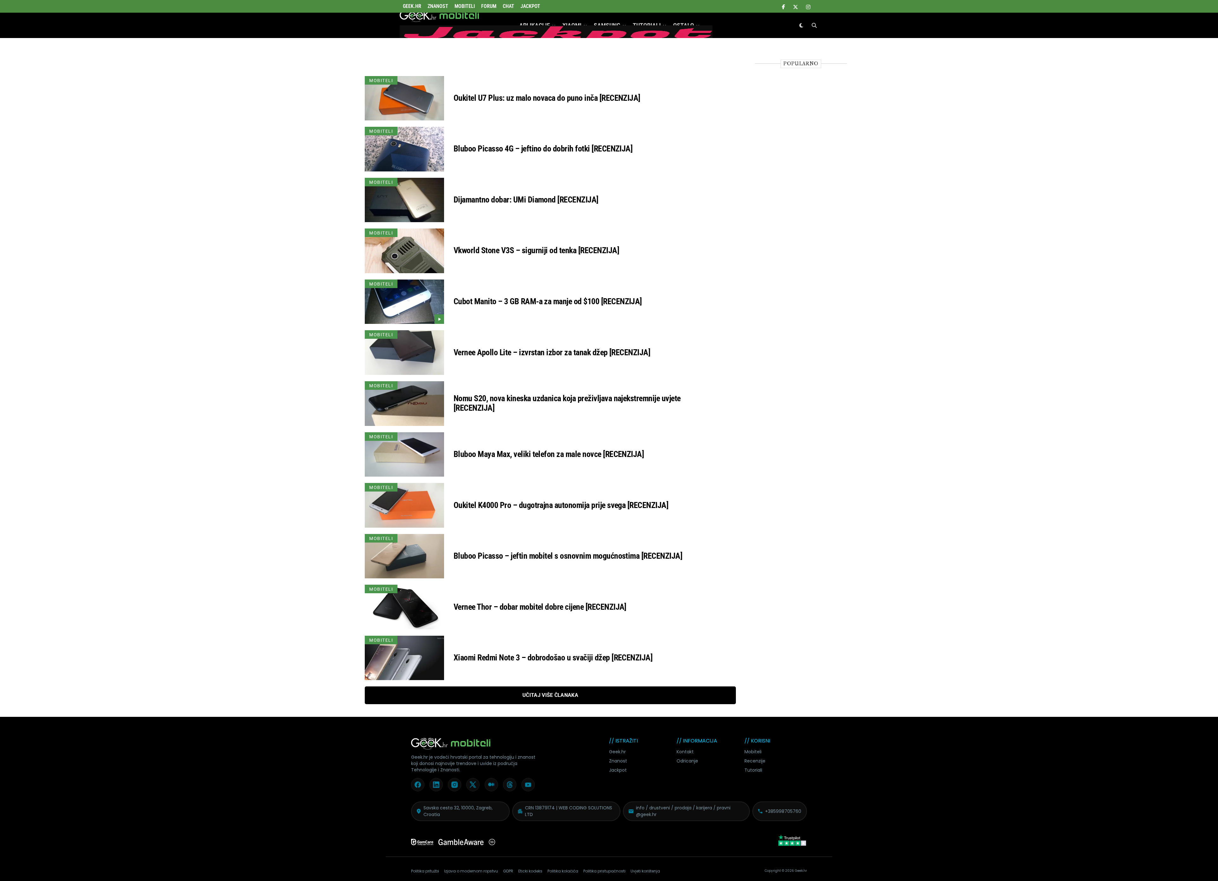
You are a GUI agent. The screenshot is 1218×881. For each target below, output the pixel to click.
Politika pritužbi (425, 871)
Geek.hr (617, 752)
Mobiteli (465, 6)
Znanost (438, 6)
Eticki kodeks (530, 871)
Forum (488, 6)
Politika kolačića (562, 871)
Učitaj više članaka (550, 695)
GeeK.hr (412, 6)
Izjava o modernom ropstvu (471, 871)
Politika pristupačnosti (604, 871)
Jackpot (530, 6)
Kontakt (685, 752)
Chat (508, 6)
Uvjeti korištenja (645, 871)
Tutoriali (753, 770)
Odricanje (687, 761)
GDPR (508, 871)
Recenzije (754, 761)
